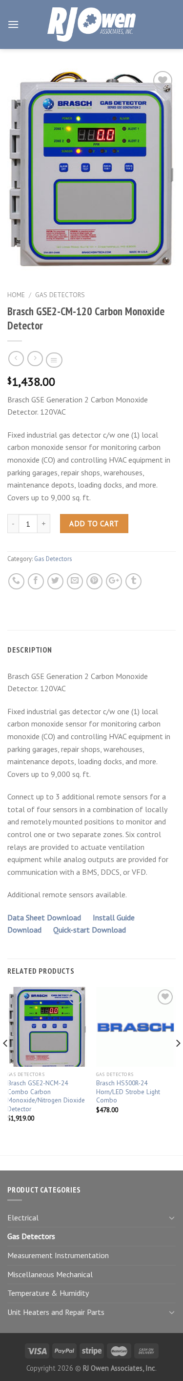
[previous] (5, 1063)
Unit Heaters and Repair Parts (55, 1312)
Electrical (23, 1217)
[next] (177, 1063)
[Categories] (54, 360)
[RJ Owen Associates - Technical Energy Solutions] (92, 24)
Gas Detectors (60, 294)
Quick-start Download (89, 930)
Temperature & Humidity (48, 1293)
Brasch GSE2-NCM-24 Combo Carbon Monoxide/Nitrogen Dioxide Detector (46, 1096)
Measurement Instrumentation (58, 1255)
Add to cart (94, 523)
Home (16, 294)
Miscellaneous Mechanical (50, 1274)
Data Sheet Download (45, 917)
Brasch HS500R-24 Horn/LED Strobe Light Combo (128, 1091)
